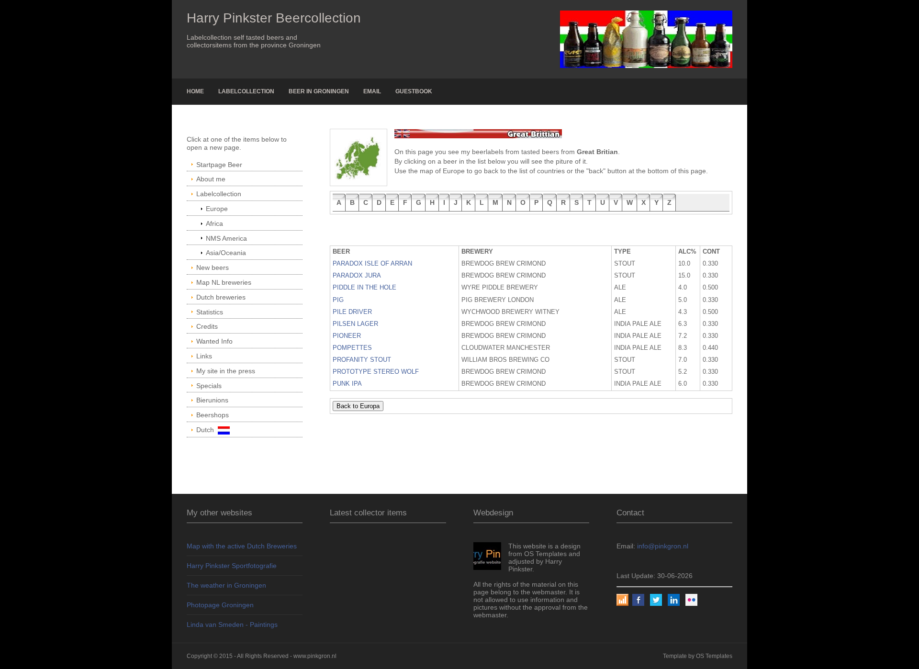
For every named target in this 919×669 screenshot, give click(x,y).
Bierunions (212, 400)
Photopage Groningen (220, 605)
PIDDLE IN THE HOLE (364, 287)
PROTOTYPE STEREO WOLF (376, 371)
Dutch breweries (221, 297)
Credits (207, 326)
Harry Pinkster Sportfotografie (232, 565)
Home (195, 91)
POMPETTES (352, 348)
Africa (214, 223)
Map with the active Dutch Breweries (242, 546)
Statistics (209, 312)
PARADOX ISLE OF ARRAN (372, 263)
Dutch (207, 430)
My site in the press (225, 371)
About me (210, 179)
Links (204, 356)
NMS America (226, 238)
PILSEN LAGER (355, 324)
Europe (217, 208)
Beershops (212, 415)
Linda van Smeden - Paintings (232, 624)
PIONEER (347, 336)
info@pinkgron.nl (662, 546)
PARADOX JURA (357, 275)
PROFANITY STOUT (362, 360)
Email (372, 91)
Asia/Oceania (226, 252)
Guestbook (413, 91)
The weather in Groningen (226, 585)
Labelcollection (246, 91)
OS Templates (714, 656)
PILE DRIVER (352, 312)
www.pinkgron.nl (314, 656)
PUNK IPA (347, 383)
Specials (209, 386)
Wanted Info (214, 341)
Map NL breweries (223, 282)
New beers (212, 267)
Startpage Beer (219, 164)
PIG (338, 300)
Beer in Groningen (319, 91)
